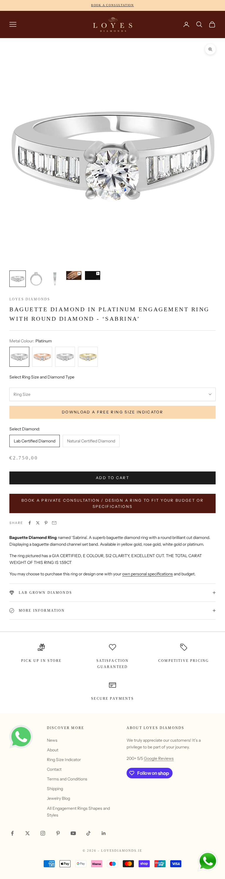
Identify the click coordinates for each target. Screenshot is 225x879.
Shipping (55, 788)
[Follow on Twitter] (27, 833)
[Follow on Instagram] (43, 833)
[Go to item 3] (55, 279)
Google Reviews (159, 758)
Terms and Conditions (67, 779)
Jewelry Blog (58, 798)
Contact (54, 769)
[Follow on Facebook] (12, 833)
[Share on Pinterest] (46, 522)
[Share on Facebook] (29, 522)
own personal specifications (147, 574)
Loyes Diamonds (29, 299)
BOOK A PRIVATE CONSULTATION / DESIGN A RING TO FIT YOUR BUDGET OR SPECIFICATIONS (112, 503)
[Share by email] (54, 522)
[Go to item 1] (17, 279)
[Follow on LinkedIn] (104, 833)
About (52, 750)
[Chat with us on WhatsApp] (207, 861)
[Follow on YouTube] (73, 833)
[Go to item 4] (74, 275)
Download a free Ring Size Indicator (112, 412)
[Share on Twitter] (37, 522)
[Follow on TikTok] (88, 833)
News (52, 740)
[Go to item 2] (36, 279)
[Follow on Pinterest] (58, 833)
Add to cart (112, 477)
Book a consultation (112, 5)
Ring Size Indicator (64, 759)
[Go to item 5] (92, 275)
